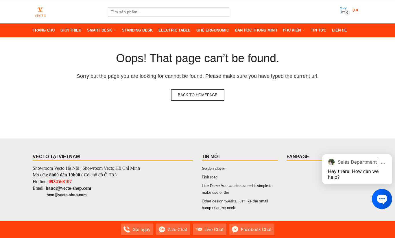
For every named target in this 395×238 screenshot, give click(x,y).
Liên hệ (339, 30)
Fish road (209, 177)
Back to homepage (197, 95)
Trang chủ (44, 30)
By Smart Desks (70, 232)
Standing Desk (137, 30)
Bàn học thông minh (256, 30)
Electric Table (174, 30)
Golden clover (213, 168)
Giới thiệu (70, 30)
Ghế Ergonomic (212, 30)
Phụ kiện (292, 30)
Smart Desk (99, 30)
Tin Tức (318, 30)
